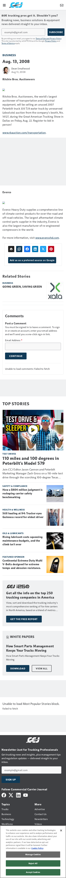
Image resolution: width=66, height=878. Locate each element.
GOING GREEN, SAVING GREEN (22, 286)
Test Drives (9, 453)
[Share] (27, 249)
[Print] (11, 249)
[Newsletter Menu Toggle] (62, 5)
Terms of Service (8, 43)
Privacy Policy (51, 41)
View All (41, 668)
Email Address (13, 340)
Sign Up (11, 779)
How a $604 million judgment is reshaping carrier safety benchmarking (22, 493)
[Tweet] (43, 249)
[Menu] (4, 5)
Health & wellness (13, 509)
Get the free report (24, 619)
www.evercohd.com (47, 237)
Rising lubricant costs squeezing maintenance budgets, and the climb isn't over (22, 540)
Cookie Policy (37, 848)
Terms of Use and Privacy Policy (48, 38)
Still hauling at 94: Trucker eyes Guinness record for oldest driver (22, 515)
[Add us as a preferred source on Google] (19, 249)
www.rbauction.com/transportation (24, 132)
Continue (15, 356)
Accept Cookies (33, 872)
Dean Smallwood (20, 68)
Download (17, 668)
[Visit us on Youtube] (25, 794)
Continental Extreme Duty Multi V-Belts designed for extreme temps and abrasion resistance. (22, 564)
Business (9, 55)
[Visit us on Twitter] (11, 794)
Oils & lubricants (13, 533)
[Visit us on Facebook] (4, 794)
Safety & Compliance (14, 486)
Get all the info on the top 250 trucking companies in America (30, 595)
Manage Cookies (33, 854)
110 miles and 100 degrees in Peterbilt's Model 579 (30, 461)
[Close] (61, 830)
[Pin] (51, 249)
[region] (33, 852)
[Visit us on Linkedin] (18, 794)
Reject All (33, 863)
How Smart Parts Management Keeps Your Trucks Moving (30, 648)
